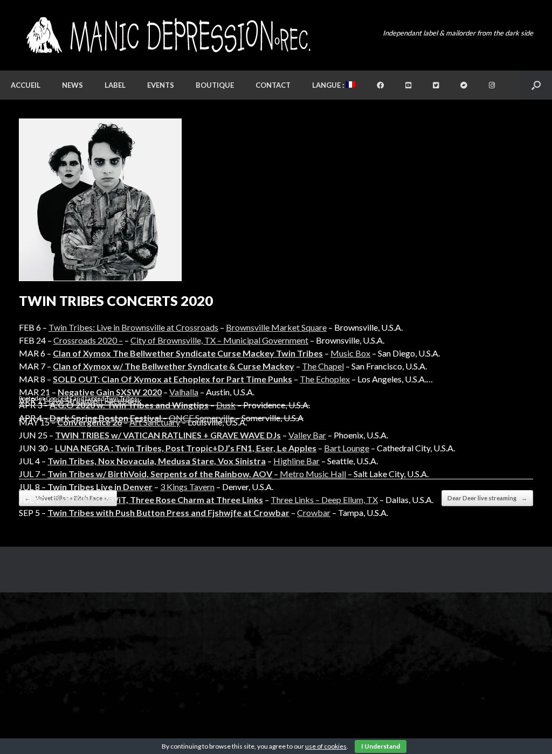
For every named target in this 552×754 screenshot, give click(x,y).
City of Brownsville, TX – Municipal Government (219, 340)
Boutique (215, 85)
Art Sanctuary (154, 422)
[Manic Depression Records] (167, 35)
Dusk (226, 405)
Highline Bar (296, 461)
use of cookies (326, 746)
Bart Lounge (346, 448)
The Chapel (323, 366)
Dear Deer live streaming (487, 497)
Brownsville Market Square (276, 327)
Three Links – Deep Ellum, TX (324, 499)
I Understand (380, 746)
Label (115, 85)
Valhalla (183, 392)
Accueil (25, 85)
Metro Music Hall (313, 474)
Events (160, 85)
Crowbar (313, 512)
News (72, 85)
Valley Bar (307, 435)
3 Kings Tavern (187, 486)
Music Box (350, 353)
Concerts (59, 398)
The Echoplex (325, 379)
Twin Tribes (121, 398)
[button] (536, 85)
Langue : (329, 85)
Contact (273, 85)
